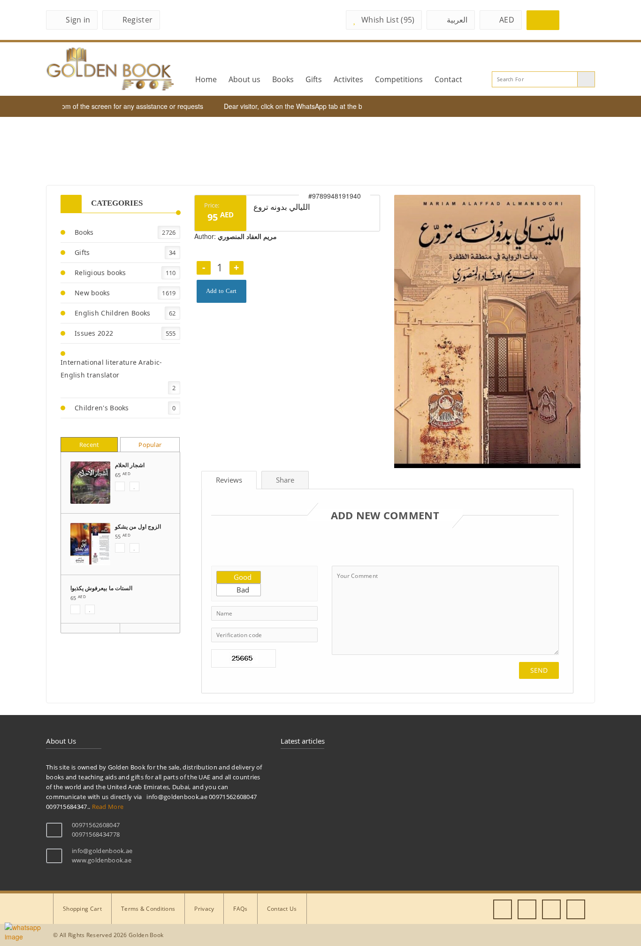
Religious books (100, 272)
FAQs (240, 909)
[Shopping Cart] (543, 20)
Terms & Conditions (148, 909)
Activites (348, 79)
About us (244, 79)
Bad (242, 589)
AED (506, 20)
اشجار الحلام (130, 465)
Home (206, 79)
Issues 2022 (94, 333)
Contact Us (282, 909)
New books (92, 292)
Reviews (229, 480)
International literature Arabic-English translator (111, 368)
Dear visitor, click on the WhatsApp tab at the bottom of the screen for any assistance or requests (351, 106)
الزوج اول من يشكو (138, 527)
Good (242, 577)
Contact (448, 79)
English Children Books (113, 312)
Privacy (204, 909)
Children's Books (102, 407)
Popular (149, 444)
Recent (89, 444)
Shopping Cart (82, 909)
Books (283, 79)
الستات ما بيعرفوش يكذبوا (101, 588)
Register (137, 20)
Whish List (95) (388, 20)
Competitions (399, 79)
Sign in (78, 20)
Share (285, 480)
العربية (457, 20)
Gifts (313, 79)
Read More (108, 806)
